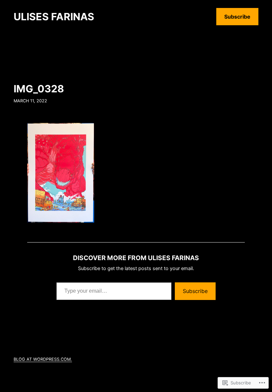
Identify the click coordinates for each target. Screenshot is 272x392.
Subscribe (237, 16)
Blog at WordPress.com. (43, 359)
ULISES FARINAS (54, 17)
